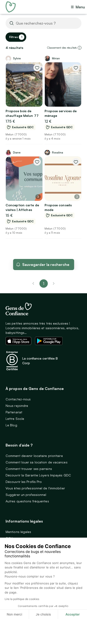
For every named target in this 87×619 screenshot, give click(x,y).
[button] (79, 48)
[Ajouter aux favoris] (37, 67)
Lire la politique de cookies (22, 599)
